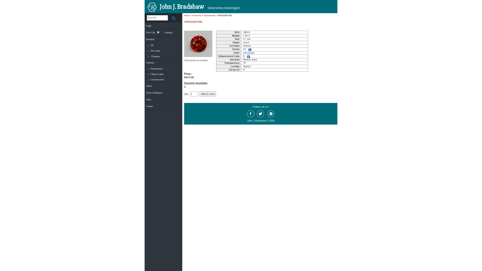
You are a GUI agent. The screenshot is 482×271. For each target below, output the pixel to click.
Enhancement (156, 68)
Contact (149, 106)
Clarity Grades (157, 74)
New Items (155, 50)
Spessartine (210, 15)
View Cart (159, 32)
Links (148, 99)
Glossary (150, 62)
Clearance (155, 56)
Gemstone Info (157, 79)
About (149, 86)
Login (148, 25)
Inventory (150, 39)
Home (187, 15)
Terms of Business (154, 92)
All (152, 45)
